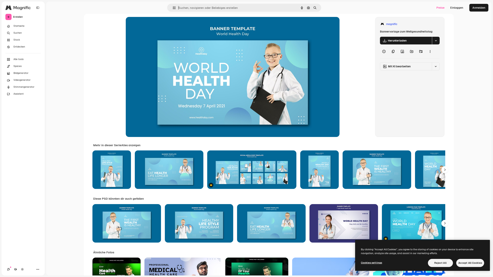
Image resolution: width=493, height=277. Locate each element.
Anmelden (478, 7)
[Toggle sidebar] (38, 8)
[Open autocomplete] (172, 7)
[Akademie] (15, 269)
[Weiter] (444, 169)
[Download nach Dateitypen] (436, 40)
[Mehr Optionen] (430, 51)
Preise (440, 7)
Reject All (440, 262)
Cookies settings (371, 262)
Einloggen (456, 7)
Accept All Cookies (470, 262)
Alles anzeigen (130, 145)
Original (150, 24)
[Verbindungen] (8, 269)
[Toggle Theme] (22, 269)
